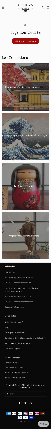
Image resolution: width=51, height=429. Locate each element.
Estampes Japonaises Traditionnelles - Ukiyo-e (25, 135)
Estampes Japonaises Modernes (19, 302)
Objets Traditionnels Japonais (24, 235)
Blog (7, 327)
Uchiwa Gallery (27, 421)
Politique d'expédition (14, 333)
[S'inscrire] (43, 394)
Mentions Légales (12, 349)
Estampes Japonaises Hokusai (18, 283)
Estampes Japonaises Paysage (18, 296)
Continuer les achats (25, 41)
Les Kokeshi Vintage (24, 186)
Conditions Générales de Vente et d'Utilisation (25, 338)
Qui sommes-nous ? (14, 322)
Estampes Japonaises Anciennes (19, 277)
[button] (3, 7)
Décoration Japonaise (14, 307)
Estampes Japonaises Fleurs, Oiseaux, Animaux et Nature (21, 289)
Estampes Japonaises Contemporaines (24, 87)
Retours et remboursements (17, 343)
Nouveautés (10, 272)
